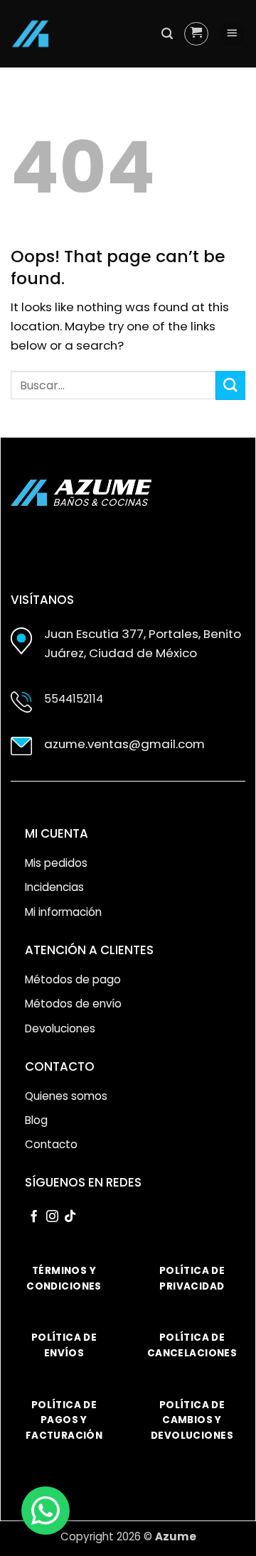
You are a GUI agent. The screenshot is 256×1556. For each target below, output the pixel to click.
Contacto (51, 1144)
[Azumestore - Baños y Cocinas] (30, 33)
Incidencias (54, 887)
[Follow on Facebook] (34, 1217)
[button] (167, 34)
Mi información (63, 911)
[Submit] (230, 385)
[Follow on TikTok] (70, 1217)
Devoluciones (60, 1028)
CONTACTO (60, 1066)
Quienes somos (66, 1095)
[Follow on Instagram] (52, 1217)
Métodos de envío (73, 1003)
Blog (36, 1120)
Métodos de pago (73, 979)
